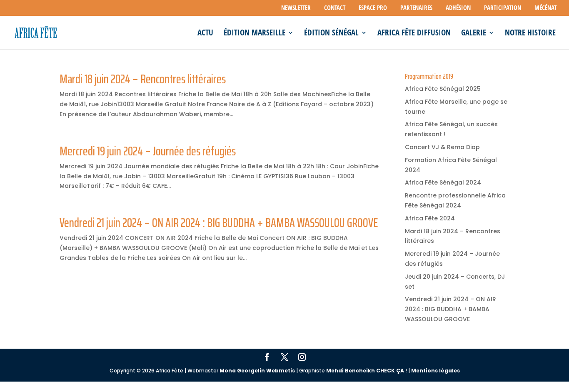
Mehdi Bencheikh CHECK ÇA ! (366, 370)
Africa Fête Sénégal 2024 (443, 182)
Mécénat (545, 8)
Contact (334, 8)
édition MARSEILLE (254, 34)
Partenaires (416, 8)
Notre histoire (530, 34)
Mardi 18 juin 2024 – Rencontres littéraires (143, 79)
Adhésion (458, 8)
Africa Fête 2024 (430, 218)
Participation (502, 8)
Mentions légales (435, 370)
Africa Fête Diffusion (414, 34)
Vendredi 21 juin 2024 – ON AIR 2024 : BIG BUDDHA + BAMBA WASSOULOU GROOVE (219, 222)
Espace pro (373, 8)
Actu (205, 34)
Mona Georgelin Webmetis (257, 370)
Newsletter (296, 8)
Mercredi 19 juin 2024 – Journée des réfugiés (148, 151)
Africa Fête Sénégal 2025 (443, 89)
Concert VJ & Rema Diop (442, 147)
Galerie (473, 34)
